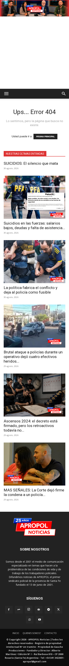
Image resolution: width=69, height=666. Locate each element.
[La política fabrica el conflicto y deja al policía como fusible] (34, 261)
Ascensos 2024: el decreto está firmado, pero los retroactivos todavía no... (30, 425)
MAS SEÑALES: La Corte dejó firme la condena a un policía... (34, 492)
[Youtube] (39, 619)
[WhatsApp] (29, 619)
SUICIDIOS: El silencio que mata (31, 163)
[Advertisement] (34, 52)
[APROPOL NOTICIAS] (34, 8)
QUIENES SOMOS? (32, 633)
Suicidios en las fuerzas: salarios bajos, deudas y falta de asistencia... (34, 225)
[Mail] (38, 609)
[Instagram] (28, 609)
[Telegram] (48, 609)
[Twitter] (58, 609)
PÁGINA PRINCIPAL (45, 136)
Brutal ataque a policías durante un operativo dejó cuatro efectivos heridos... (33, 356)
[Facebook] (9, 609)
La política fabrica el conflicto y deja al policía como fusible (30, 290)
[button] (6, 94)
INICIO (16, 633)
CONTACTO (50, 633)
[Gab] (18, 609)
